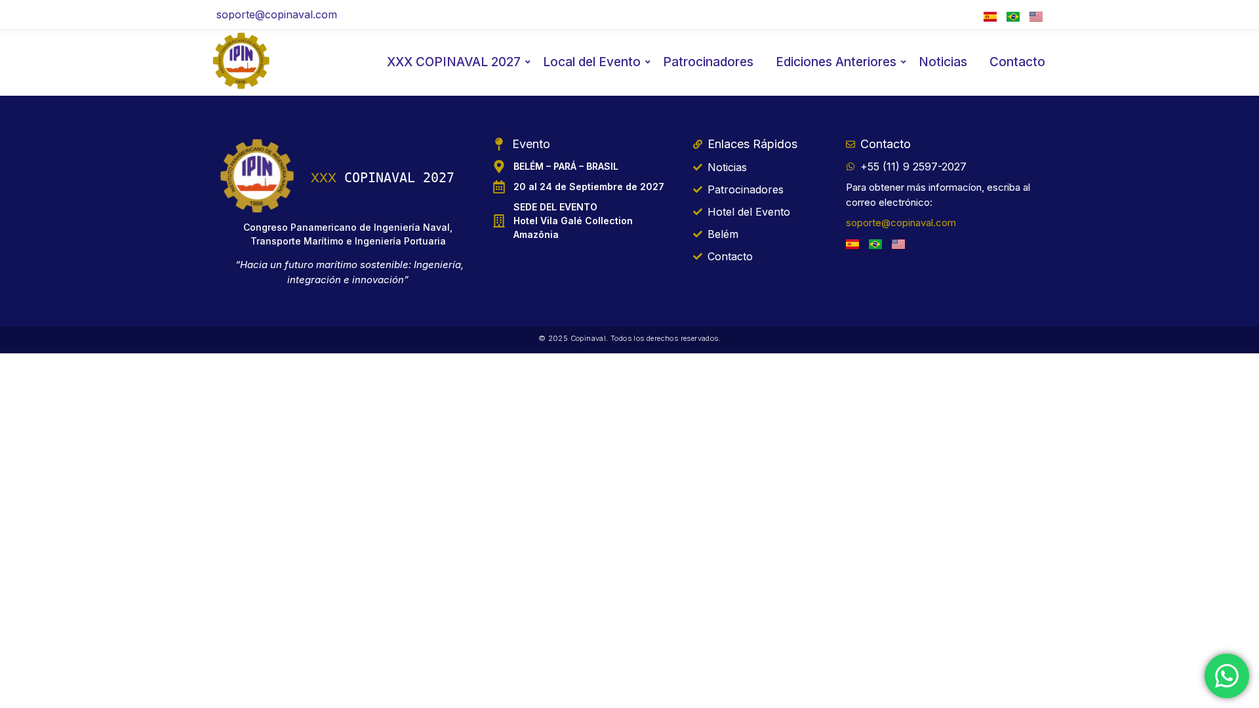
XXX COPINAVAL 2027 (454, 61)
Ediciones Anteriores (836, 61)
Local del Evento (592, 61)
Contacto (1017, 61)
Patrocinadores (708, 61)
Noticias (943, 61)
